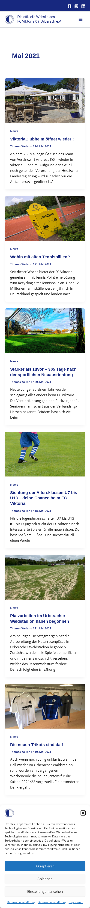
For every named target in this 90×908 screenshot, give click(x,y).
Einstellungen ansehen (45, 891)
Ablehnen (45, 878)
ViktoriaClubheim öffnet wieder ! (42, 139)
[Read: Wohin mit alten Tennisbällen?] (45, 218)
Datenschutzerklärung (21, 902)
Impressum (76, 902)
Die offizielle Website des (36, 17)
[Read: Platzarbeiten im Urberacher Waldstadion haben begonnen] (45, 577)
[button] (83, 813)
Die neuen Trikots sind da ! (36, 744)
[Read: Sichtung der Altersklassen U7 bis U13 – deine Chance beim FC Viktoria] (45, 453)
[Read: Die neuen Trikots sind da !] (45, 705)
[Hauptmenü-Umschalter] (80, 19)
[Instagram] (76, 6)
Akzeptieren (45, 866)
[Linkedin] (83, 6)
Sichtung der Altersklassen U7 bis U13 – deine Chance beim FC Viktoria (43, 498)
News (14, 131)
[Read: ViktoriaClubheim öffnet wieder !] (45, 100)
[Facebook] (69, 6)
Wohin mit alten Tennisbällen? (40, 256)
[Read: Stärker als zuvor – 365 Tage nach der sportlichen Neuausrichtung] (45, 330)
